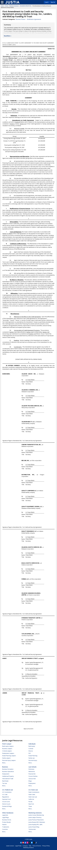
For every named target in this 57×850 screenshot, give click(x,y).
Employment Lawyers (8, 753)
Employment (5, 774)
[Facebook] (25, 842)
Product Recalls (6, 822)
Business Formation (7, 769)
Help (30, 845)
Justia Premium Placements (36, 820)
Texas (30, 806)
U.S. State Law (33, 790)
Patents (4, 824)
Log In (46, 2)
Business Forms (6, 820)
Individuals (32, 744)
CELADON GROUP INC (25, 6)
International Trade (7, 778)
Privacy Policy (46, 845)
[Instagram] (27, 842)
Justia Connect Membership (36, 815)
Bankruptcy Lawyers (8, 746)
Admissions (31, 771)
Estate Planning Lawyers (9, 755)
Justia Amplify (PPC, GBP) (35, 824)
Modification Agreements (34, 19)
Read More (7, 36)
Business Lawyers (7, 748)
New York (31, 804)
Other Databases (7, 813)
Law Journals (32, 778)
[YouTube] (23, 842)
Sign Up (53, 2)
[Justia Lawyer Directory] (36, 842)
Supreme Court (6, 799)
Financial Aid (31, 774)
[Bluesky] (32, 842)
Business (5, 767)
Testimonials (32, 829)
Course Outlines (32, 776)
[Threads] (30, 842)
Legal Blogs (5, 817)
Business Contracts (14, 6)
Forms (6, 6)
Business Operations (8, 771)
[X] (34, 842)
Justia (2, 6)
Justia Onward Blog (33, 827)
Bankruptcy (31, 746)
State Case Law (32, 797)
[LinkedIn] (21, 842)
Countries (5, 829)
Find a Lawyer (6, 744)
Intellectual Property (8, 776)
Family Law (31, 758)
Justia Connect (10, 845)
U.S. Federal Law (7, 790)
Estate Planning (32, 755)
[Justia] (12, 2)
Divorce (30, 751)
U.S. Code (4, 794)
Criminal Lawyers (7, 751)
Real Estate (5, 781)
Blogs (30, 781)
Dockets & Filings (7, 806)
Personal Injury (32, 760)
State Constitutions (33, 792)
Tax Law (4, 783)
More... (4, 763)
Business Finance (20, 19)
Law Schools (32, 767)
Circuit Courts (6, 801)
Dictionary (31, 769)
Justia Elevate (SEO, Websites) (36, 822)
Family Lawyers (6, 758)
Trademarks (5, 827)
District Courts (6, 804)
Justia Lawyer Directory (34, 817)
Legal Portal (18, 845)
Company (25, 845)
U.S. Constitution (7, 792)
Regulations (5, 797)
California (31, 799)
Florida (30, 801)
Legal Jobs (5, 815)
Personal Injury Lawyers (9, 760)
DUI (29, 753)
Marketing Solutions (35, 813)
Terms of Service (36, 845)
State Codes (31, 794)
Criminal (30, 748)
